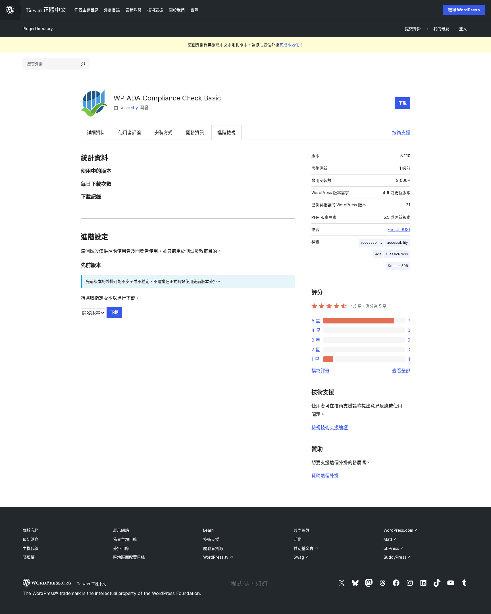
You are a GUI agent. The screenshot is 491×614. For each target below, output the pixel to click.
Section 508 (398, 266)
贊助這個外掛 (325, 475)
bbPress (394, 548)
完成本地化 (289, 44)
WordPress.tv (218, 557)
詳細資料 (96, 132)
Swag (301, 557)
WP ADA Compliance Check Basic (167, 98)
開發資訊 (195, 132)
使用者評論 (129, 132)
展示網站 (121, 530)
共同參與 (301, 530)
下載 (403, 102)
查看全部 (401, 370)
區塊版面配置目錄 (129, 557)
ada (378, 254)
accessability (371, 242)
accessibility (397, 242)
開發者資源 (213, 548)
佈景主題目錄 (125, 539)
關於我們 (31, 530)
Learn (208, 530)
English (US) (399, 229)
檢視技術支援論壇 (329, 427)
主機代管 (31, 548)
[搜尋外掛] (83, 64)
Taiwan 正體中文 (91, 583)
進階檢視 (226, 132)
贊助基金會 (306, 548)
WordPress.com (401, 530)
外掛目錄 (121, 548)
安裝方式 (163, 132)
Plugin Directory (38, 28)
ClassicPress (397, 254)
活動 (297, 539)
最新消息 (31, 539)
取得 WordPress (464, 9)
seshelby (129, 107)
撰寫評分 (320, 370)
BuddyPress (397, 557)
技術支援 (401, 132)
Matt (390, 539)
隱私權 (29, 557)
